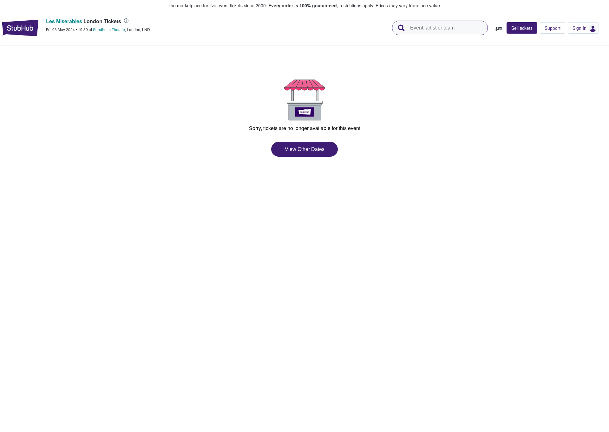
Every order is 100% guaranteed (321, 5)
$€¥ (498, 28)
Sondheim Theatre (109, 29)
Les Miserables (64, 21)
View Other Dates (304, 149)
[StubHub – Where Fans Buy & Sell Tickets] (20, 28)
